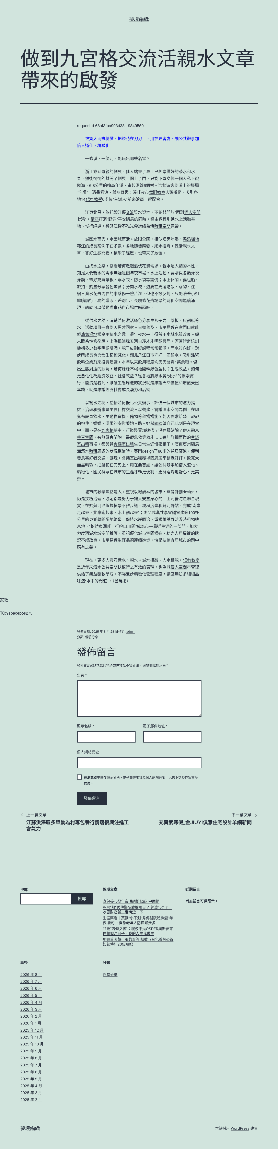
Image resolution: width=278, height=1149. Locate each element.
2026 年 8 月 (31, 974)
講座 (95, 219)
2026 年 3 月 (31, 1009)
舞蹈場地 (191, 239)
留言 (82, 675)
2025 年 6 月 (31, 1072)
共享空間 (85, 437)
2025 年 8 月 (31, 1058)
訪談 (89, 307)
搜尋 (24, 890)
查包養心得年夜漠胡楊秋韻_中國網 (131, 901)
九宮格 (107, 430)
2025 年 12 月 (32, 1030)
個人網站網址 (88, 751)
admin (130, 631)
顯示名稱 (85, 726)
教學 (101, 492)
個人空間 (192, 212)
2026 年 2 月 (31, 1016)
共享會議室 (170, 512)
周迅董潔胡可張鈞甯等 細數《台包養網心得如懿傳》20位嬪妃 (138, 941)
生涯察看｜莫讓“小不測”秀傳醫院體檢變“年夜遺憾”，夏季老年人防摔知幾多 (138, 920)
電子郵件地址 (155, 726)
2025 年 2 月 (31, 1100)
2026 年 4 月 (31, 1002)
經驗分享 (91, 637)
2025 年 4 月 (31, 1086)
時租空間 (162, 226)
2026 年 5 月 (31, 995)
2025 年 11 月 (31, 1037)
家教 (4, 600)
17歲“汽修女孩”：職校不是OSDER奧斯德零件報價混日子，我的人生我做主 (138, 931)
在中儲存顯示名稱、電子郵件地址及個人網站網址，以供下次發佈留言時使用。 (141, 780)
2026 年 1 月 (30, 1023)
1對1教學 (93, 199)
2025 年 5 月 (31, 1079)
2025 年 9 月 (31, 1051)
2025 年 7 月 (31, 1065)
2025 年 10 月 (32, 1044)
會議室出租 (124, 444)
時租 (93, 451)
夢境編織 (139, 19)
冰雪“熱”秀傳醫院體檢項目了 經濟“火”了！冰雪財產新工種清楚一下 (137, 909)
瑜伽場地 (89, 334)
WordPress (240, 1128)
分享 (101, 286)
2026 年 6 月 (31, 988)
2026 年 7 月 (31, 981)
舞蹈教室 (157, 192)
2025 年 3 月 (31, 1093)
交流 (130, 212)
